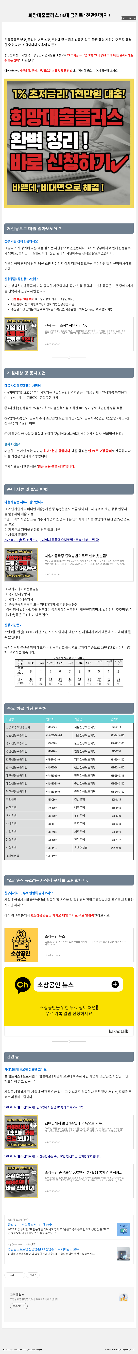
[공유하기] (17, 1275)
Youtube (31, 1349)
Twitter (16, 1349)
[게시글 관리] (21, 1275)
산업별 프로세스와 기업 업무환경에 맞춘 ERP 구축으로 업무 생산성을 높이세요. (51, 1253)
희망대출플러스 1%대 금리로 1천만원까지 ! (69, 15)
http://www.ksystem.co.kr (19, 1244)
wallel (132, 1349)
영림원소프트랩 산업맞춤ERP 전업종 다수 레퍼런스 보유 (43, 1249)
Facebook (23, 1349)
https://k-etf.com (15, 1219)
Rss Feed (6, 1349)
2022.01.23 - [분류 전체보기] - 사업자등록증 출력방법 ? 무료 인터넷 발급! (51, 540)
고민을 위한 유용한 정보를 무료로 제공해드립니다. (34, 1299)
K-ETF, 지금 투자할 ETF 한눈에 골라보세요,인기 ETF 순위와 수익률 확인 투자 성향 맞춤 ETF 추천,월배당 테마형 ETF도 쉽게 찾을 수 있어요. (58, 1231)
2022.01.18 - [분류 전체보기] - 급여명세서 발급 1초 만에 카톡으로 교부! (44, 1107)
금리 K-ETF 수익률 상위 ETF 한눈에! (30, 1224)
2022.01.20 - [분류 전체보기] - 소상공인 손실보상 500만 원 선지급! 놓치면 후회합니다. (52, 1156)
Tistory (116, 1349)
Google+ (39, 1349)
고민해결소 (17, 1294)
